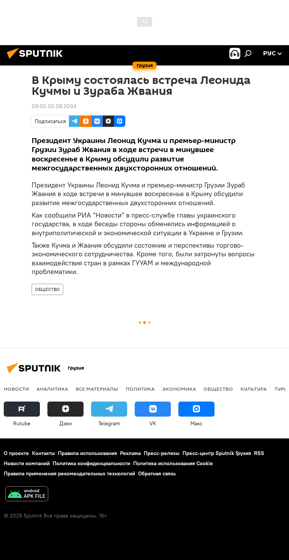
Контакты (43, 453)
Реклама (130, 453)
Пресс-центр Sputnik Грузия (217, 453)
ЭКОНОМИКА (179, 388)
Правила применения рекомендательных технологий (69, 473)
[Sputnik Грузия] (37, 59)
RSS (259, 453)
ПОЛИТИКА (140, 388)
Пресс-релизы (161, 453)
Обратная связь (157, 473)
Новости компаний (27, 463)
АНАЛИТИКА (52, 388)
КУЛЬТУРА (253, 388)
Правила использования (87, 453)
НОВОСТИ (16, 388)
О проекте (16, 453)
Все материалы (97, 388)
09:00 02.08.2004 (54, 106)
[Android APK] (26, 494)
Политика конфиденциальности (91, 463)
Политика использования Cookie (173, 463)
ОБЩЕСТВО (47, 289)
